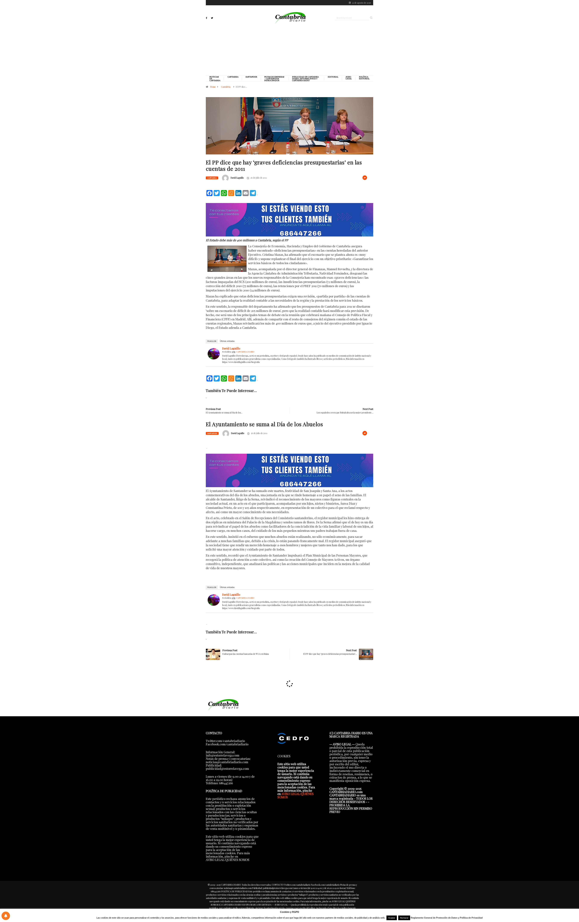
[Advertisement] (289, 49)
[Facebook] (206, 18)
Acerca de (211, 341)
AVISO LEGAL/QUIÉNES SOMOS (295, 795)
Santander (251, 77)
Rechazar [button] (404, 918)
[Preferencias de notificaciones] (6, 916)
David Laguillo (237, 177)
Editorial (333, 77)
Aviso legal (349, 77)
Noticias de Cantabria (214, 78)
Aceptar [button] (391, 918)
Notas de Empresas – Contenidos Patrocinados (274, 78)
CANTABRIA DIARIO (245, 351)
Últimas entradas (227, 341)
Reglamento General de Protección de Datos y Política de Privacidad (447, 917)
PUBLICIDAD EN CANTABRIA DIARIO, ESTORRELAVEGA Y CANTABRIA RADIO (305, 78)
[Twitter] (212, 18)
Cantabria (233, 77)
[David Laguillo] (214, 353)
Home (213, 86)
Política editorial (364, 77)
